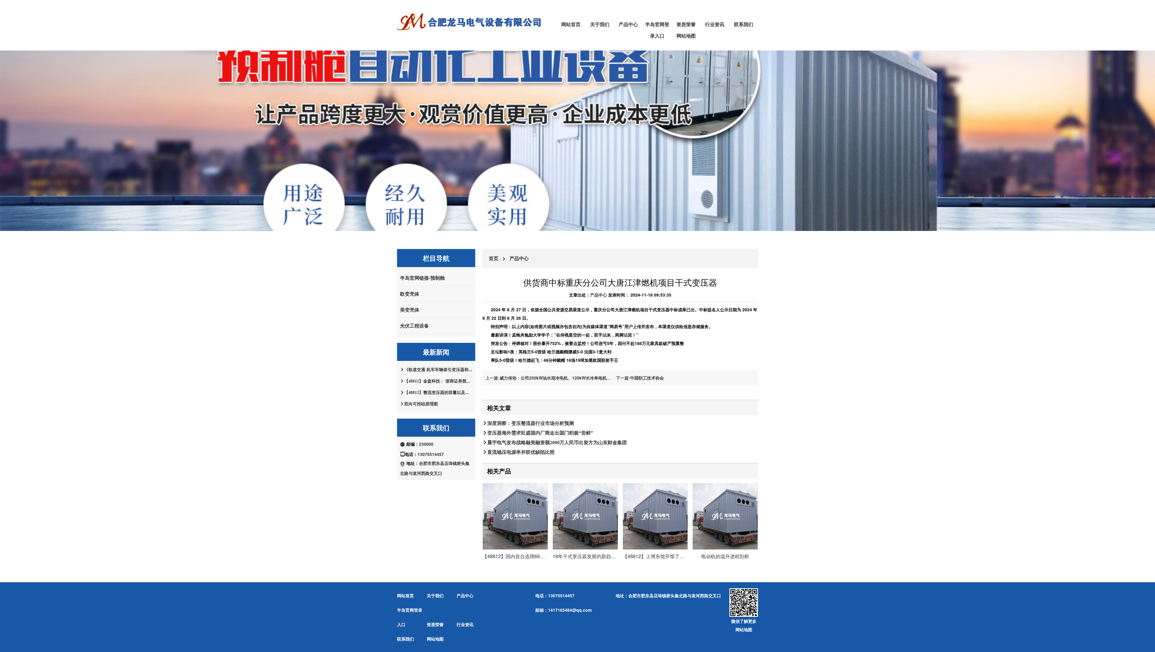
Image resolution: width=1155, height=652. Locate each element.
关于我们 (599, 24)
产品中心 (628, 24)
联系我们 (743, 24)
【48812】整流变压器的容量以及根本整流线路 (447, 392)
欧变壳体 (409, 293)
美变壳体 (409, 309)
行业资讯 (714, 24)
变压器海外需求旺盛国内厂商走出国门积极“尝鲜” (540, 432)
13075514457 (430, 454)
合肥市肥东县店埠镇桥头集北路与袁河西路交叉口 (674, 595)
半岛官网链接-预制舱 (422, 277)
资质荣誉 (686, 24)
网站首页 (571, 24)
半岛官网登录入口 (657, 30)
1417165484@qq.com (570, 610)
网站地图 (686, 35)
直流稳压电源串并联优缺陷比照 (521, 452)
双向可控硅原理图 (421, 404)
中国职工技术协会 (647, 378)
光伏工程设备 (414, 325)
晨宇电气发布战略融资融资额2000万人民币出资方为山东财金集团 (557, 442)
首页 (493, 258)
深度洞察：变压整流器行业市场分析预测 (530, 423)
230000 (426, 444)
